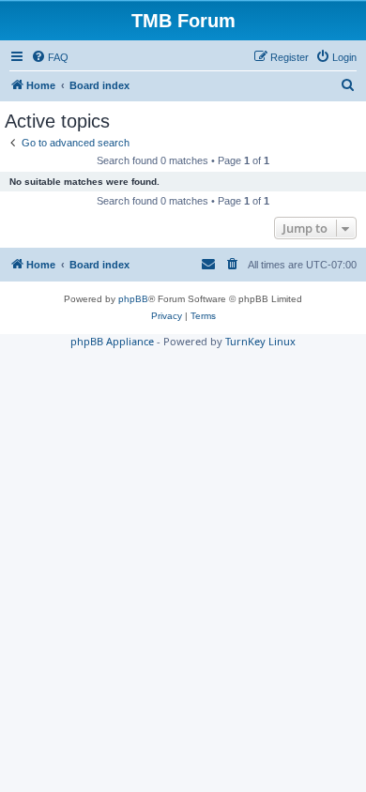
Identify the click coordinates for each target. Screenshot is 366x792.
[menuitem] (50, 57)
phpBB (133, 299)
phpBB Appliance (112, 341)
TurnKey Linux (260, 341)
